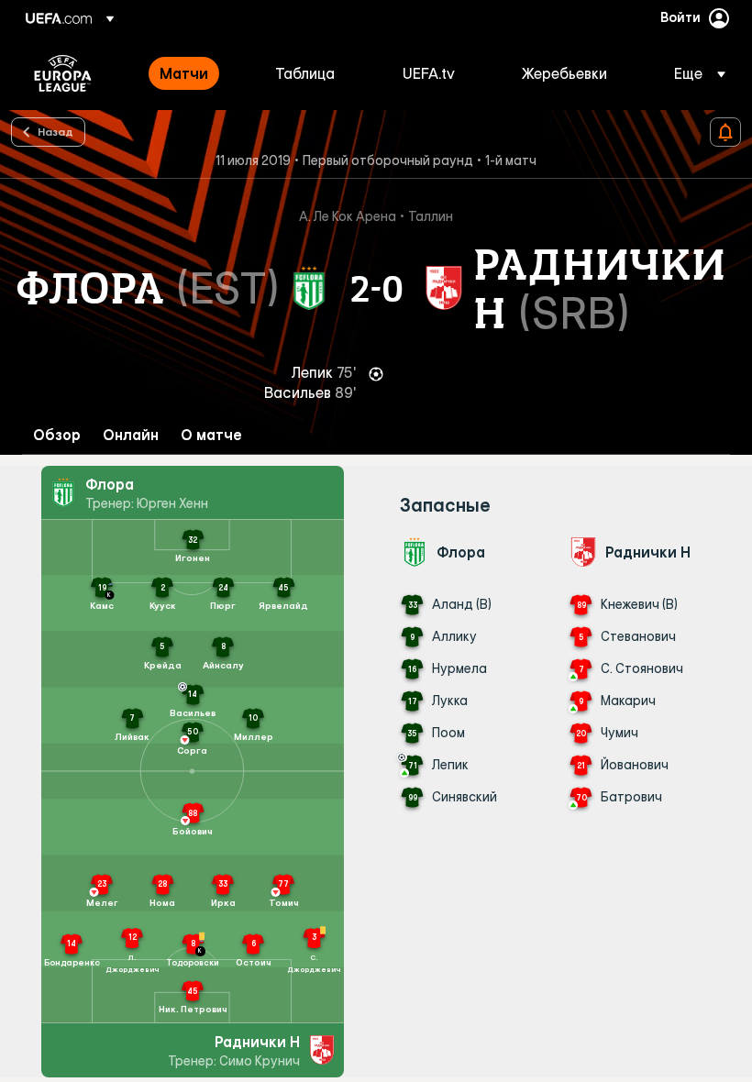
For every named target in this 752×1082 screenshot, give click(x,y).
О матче (211, 435)
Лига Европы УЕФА (63, 73)
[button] (694, 73)
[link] (184, 73)
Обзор (57, 435)
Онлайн (131, 435)
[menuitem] (194, 73)
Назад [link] (55, 131)
